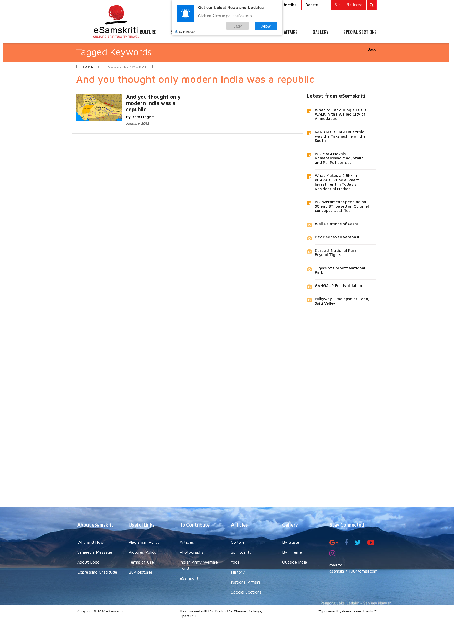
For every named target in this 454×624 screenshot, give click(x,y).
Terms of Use (141, 562)
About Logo (88, 562)
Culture (238, 542)
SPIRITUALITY (183, 32)
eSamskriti (189, 578)
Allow (266, 26)
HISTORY (242, 32)
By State (290, 542)
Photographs (191, 552)
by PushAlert (187, 31)
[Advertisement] (227, 424)
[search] (354, 5)
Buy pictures (140, 572)
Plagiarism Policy (144, 542)
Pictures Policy (142, 552)
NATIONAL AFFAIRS (281, 32)
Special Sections (246, 592)
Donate (312, 5)
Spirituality (241, 552)
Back (372, 49)
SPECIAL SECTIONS (360, 32)
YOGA (215, 32)
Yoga (235, 562)
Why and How (90, 542)
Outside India (294, 562)
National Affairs (246, 582)
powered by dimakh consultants (348, 611)
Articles (187, 542)
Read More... (132, 102)
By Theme (292, 552)
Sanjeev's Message (94, 552)
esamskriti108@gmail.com (353, 571)
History (238, 572)
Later (237, 26)
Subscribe (288, 4)
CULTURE (148, 32)
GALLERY (320, 32)
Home (87, 67)
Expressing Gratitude (97, 572)
